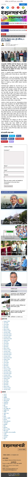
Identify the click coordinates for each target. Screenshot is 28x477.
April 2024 (6, 365)
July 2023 (6, 380)
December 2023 (7, 372)
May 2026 (6, 326)
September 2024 (8, 357)
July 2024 (6, 361)
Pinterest (5, 141)
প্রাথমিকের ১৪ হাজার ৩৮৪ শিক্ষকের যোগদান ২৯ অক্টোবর (14, 268)
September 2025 (8, 338)
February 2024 (7, 369)
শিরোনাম (5, 427)
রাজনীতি (5, 424)
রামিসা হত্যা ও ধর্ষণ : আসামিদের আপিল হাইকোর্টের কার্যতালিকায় (11, 222)
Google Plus (20, 138)
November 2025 (7, 335)
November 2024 (7, 354)
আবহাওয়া (6, 404)
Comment (7, 150)
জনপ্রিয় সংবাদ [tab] (14, 291)
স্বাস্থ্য (5, 438)
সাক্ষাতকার (6, 435)
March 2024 (6, 367)
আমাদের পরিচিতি (22, 449)
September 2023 (8, 376)
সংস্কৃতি (5, 434)
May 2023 (6, 383)
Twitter (12, 136)
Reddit (12, 138)
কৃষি (4, 405)
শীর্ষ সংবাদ (19, 36)
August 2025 (7, 340)
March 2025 (6, 348)
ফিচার (5, 416)
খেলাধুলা (5, 407)
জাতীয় (10, 36)
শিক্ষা (5, 426)
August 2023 (7, 378)
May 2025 (6, 345)
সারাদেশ (22, 36)
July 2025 (6, 342)
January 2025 (7, 351)
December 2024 (7, 353)
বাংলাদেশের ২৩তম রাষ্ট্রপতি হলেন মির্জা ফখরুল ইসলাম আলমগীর (13, 206)
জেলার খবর (14, 36)
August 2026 (7, 321)
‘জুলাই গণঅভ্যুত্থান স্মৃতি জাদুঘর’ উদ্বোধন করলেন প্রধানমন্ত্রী (14, 253)
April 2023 (6, 384)
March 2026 (6, 329)
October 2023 (7, 375)
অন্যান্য (5, 394)
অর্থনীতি (5, 397)
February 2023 (7, 388)
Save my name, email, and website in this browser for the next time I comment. (13, 182)
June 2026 (6, 324)
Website (6, 175)
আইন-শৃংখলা (6, 400)
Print (12, 141)
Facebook (4, 136)
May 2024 (6, 364)
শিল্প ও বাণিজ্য (7, 429)
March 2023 (6, 386)
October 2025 (7, 337)
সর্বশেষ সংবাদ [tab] (14, 289)
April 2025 (6, 346)
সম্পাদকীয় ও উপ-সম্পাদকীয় (10, 432)
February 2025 (7, 350)
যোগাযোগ (6, 423)
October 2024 (7, 356)
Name (6, 166)
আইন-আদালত (5, 36)
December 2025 (7, 334)
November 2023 (7, 373)
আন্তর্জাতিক (6, 402)
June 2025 (6, 343)
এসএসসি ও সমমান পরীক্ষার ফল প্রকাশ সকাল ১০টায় (13, 237)
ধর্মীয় (5, 415)
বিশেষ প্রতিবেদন (7, 421)
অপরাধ (5, 396)
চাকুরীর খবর (6, 410)
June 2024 (6, 362)
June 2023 (6, 381)
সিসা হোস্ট (17, 475)
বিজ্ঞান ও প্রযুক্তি (7, 418)
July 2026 (6, 323)
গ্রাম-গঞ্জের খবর (7, 408)
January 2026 (7, 332)
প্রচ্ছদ (4, 34)
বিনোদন (5, 419)
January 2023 (7, 389)
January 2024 (7, 370)
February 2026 (7, 331)
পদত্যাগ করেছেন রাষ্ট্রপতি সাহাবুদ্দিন (10, 285)
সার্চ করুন (23, 4)
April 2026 (6, 327)
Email (5, 170)
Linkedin (5, 138)
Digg (19, 136)
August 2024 (7, 359)
